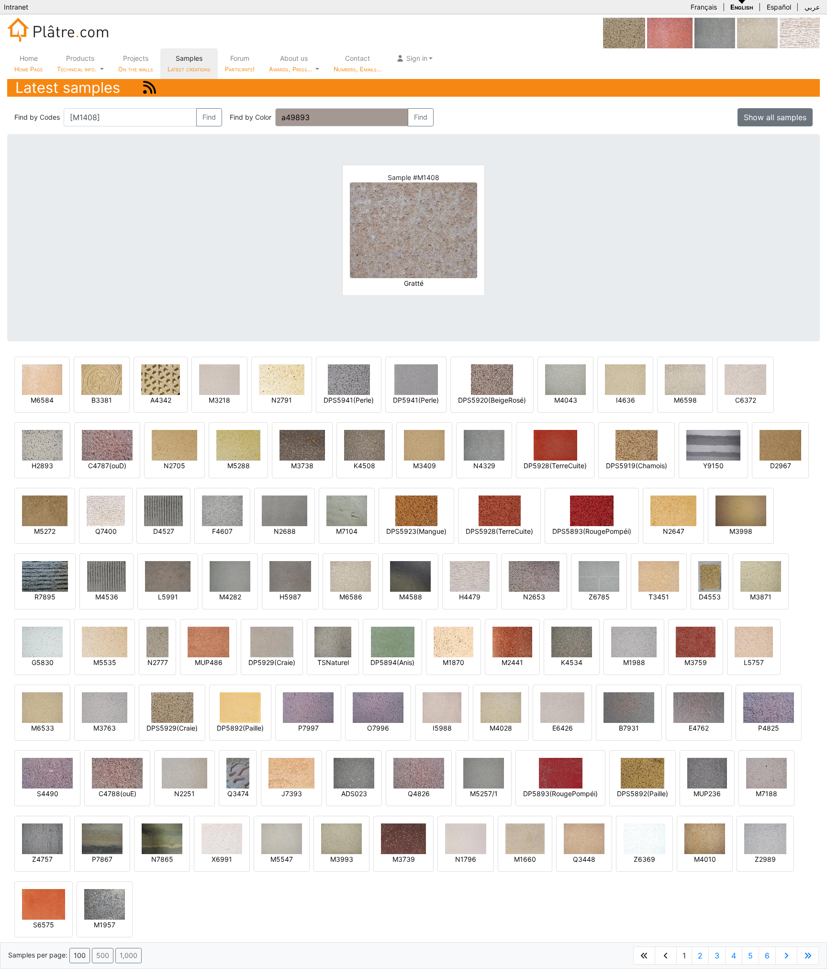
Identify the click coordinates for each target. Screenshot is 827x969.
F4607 (222, 531)
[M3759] (695, 641)
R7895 (45, 597)
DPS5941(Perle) (349, 400)
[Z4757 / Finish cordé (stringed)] (42, 838)
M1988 (634, 662)
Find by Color (250, 117)
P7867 (102, 859)
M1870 (453, 662)
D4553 (710, 597)
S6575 (43, 925)
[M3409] (424, 444)
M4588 (410, 597)
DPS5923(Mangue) (416, 531)
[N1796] (465, 838)
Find (209, 117)
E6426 (562, 728)
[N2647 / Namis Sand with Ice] (673, 510)
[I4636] (625, 379)
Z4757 (42, 859)
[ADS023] (354, 772)
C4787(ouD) (107, 466)
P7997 (308, 728)
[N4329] (714, 32)
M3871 (760, 597)
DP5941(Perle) (416, 400)
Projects (135, 63)
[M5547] (281, 838)
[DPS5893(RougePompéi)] (592, 510)
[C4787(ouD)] (107, 444)
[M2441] (512, 641)
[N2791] (281, 379)
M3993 (341, 859)
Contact (357, 63)
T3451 (658, 597)
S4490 (47, 793)
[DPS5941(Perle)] (349, 379)
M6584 (42, 400)
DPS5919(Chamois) (636, 466)
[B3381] (101, 379)
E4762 (699, 728)
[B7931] (628, 707)
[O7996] (378, 707)
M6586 (350, 597)
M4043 (565, 400)
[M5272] (44, 510)
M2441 (512, 662)
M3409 (424, 466)
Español (779, 7)
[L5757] (754, 641)
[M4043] (565, 379)
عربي (812, 7)
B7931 (629, 728)
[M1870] (453, 641)
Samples (189, 63)
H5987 (290, 597)
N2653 (534, 597)
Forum (240, 63)
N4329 (484, 466)
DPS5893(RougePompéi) (591, 531)
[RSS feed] (149, 87)
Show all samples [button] (775, 117)
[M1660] (525, 838)
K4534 (571, 662)
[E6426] (562, 707)
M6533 (42, 728)
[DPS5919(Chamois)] (636, 444)
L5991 (168, 597)
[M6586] (350, 576)
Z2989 (765, 859)
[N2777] (157, 641)
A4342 (160, 400)
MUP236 (707, 793)
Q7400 (106, 531)
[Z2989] (765, 838)
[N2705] (174, 444)
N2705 (174, 466)
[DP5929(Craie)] (271, 641)
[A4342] (160, 379)
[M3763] (104, 707)
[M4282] (230, 576)
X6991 (222, 859)
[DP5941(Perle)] (416, 379)
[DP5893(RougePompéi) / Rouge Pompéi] (560, 772)
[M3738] (302, 444)
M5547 (281, 859)
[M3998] (740, 510)
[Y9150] (713, 444)
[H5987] (290, 576)
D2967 (780, 466)
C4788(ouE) (117, 793)
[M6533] (42, 707)
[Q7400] (106, 510)
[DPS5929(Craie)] (624, 32)
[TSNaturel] (332, 641)
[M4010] (704, 838)
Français (704, 7)
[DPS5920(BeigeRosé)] (492, 379)
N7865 (162, 859)
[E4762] (698, 707)
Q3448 (584, 859)
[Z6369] (644, 838)
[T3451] (658, 576)
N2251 (184, 793)
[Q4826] (418, 772)
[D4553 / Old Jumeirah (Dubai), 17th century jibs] (709, 576)
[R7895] (45, 576)
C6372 (745, 400)
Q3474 (238, 793)
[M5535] (104, 641)
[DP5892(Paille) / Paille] (240, 707)
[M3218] (219, 379)
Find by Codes (37, 117)
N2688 (285, 531)
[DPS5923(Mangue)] (416, 510)
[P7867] (102, 838)
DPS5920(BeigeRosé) (492, 400)
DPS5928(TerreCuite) (499, 531)
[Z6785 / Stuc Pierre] (599, 576)
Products (76, 63)
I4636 (625, 400)
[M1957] (104, 904)
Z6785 (599, 597)
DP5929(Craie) (271, 662)
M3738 (302, 466)
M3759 (695, 662)
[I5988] (442, 707)
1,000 (128, 955)
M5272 (45, 531)
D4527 (163, 531)
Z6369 (644, 859)
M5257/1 (484, 793)
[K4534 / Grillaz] (571, 641)
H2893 (42, 466)
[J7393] (291, 772)
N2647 (673, 531)
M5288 (238, 466)
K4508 (364, 466)
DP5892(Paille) (240, 728)
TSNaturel (333, 662)
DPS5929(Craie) (172, 728)
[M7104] (346, 510)
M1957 (104, 925)
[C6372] (745, 379)
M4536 (106, 597)
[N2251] (184, 772)
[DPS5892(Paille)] (642, 772)
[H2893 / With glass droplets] (42, 444)
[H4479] (470, 576)
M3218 (219, 400)
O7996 (378, 728)
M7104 (347, 531)
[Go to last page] (808, 955)
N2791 (281, 400)
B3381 (101, 400)
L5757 (754, 662)
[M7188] (766, 772)
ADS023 (354, 793)
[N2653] (534, 576)
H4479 (470, 597)
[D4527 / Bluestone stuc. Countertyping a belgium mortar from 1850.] (163, 510)
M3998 (740, 531)
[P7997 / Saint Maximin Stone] (308, 707)
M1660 (525, 859)
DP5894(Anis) (392, 662)
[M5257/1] (483, 772)
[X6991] (221, 838)
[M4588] (410, 576)
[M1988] (634, 641)
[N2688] (284, 510)
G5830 (43, 662)
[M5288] (238, 444)
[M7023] (670, 32)
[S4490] (47, 772)
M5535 (104, 662)
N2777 (157, 662)
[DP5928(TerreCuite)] (555, 444)
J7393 (291, 793)
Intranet (16, 7)
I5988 (442, 728)
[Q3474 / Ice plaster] (237, 772)
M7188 (766, 793)
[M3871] (760, 576)
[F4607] (222, 510)
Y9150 (713, 466)
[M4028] (501, 707)
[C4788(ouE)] (117, 772)
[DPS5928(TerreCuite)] (500, 510)
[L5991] (167, 576)
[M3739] (403, 838)
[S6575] (43, 904)
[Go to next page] (786, 955)
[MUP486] (208, 641)
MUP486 (209, 662)
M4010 (705, 859)
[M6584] (42, 379)
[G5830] (42, 641)
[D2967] (780, 444)
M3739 (403, 859)
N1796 (465, 859)
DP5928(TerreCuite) (555, 466)
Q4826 (419, 793)
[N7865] (162, 838)
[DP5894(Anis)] (392, 641)
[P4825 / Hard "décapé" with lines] (768, 707)
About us (291, 63)
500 (102, 955)
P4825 (768, 728)
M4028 (501, 728)
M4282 (230, 597)
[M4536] (106, 576)
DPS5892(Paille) (642, 793)
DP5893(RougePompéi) (560, 793)
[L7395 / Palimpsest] (800, 32)
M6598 (685, 400)
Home (28, 63)
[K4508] (364, 444)
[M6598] (757, 32)
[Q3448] (584, 838)
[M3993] (341, 838)
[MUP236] (707, 772)
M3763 (104, 728)
